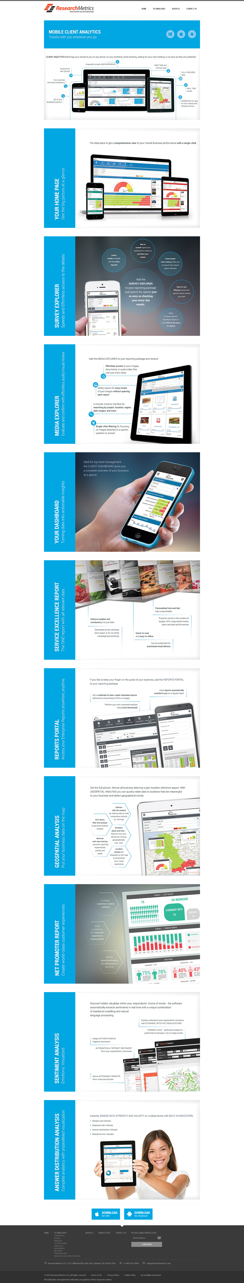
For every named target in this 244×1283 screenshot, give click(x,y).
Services (176, 8)
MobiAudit (58, 1241)
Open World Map (60, 1253)
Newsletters (104, 1232)
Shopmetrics (59, 1236)
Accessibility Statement (151, 1275)
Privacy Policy (113, 1275)
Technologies (159, 8)
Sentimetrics (59, 1248)
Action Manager (60, 1243)
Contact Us (191, 8)
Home (144, 8)
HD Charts (58, 1251)
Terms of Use (96, 1275)
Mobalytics (58, 1246)
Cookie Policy (130, 1275)
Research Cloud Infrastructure (67, 1256)
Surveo (57, 1238)
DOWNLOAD (109, 1213)
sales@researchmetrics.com (159, 1263)
